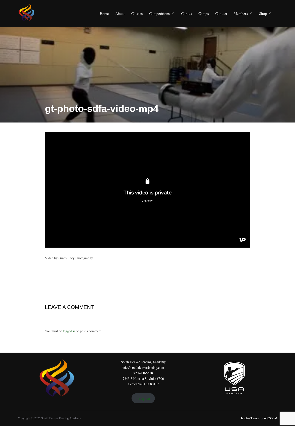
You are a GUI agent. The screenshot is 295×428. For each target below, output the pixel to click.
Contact (221, 13)
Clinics (186, 13)
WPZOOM (270, 418)
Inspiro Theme (250, 418)
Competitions (159, 13)
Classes (137, 13)
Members (241, 13)
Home (104, 13)
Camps (203, 13)
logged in (69, 331)
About (120, 13)
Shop (263, 13)
